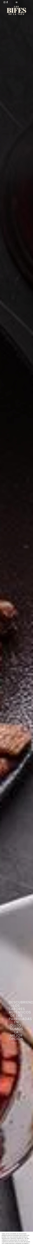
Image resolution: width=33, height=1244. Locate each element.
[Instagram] (4, 2)
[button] (16, 2)
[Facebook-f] (7, 2)
